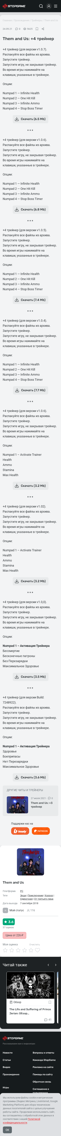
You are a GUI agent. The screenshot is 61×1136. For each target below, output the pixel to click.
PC (21, 891)
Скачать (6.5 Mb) (33, 119)
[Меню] (56, 6)
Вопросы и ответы (43, 1052)
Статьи (7, 1060)
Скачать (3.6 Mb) (33, 777)
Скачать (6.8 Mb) (33, 209)
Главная (7, 20)
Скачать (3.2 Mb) (33, 486)
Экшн (23, 895)
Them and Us (51, 20)
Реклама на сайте (43, 1067)
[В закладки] (37, 29)
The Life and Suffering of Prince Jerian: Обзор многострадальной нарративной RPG (30, 1011)
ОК (7, 1130)
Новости (8, 1052)
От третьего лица (43, 899)
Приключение (35, 895)
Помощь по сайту (43, 1074)
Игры (6, 1087)
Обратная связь (42, 1081)
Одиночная (26, 899)
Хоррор (49, 895)
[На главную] (14, 6)
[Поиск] (41, 6)
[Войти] (49, 6)
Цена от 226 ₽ (14, 935)
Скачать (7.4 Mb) (33, 300)
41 (50, 1019)
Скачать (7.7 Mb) (33, 390)
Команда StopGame (44, 1060)
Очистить (34, 944)
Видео (6, 1067)
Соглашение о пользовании (41, 1091)
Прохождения (21, 20)
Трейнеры (36, 20)
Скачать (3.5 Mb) (33, 677)
